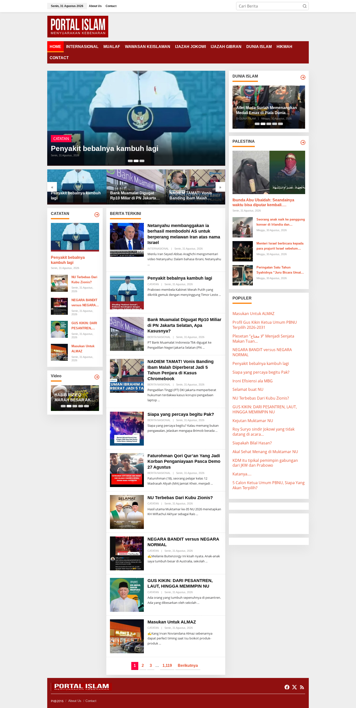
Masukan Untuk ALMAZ (82, 348)
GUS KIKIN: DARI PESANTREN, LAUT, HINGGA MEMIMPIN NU (84, 326)
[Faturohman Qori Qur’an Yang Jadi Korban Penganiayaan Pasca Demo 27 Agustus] (212, 483)
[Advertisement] (271, 523)
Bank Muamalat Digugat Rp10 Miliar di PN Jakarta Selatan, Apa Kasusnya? (133, 196)
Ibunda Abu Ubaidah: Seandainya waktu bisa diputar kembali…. (263, 202)
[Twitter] (294, 687)
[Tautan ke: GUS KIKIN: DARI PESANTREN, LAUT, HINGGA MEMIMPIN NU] (59, 328)
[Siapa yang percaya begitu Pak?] (216, 431)
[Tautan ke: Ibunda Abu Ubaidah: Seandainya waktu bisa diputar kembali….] (268, 172)
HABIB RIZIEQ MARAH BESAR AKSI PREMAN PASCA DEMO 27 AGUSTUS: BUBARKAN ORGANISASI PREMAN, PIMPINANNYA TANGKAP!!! (74, 398)
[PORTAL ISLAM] (77, 26)
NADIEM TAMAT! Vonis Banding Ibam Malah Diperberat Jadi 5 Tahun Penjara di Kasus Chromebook (191, 196)
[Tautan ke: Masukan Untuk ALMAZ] (59, 352)
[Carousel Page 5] (86, 406)
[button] (305, 6)
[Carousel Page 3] (141, 161)
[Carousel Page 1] (130, 161)
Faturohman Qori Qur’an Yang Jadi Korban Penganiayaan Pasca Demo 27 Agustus (183, 461)
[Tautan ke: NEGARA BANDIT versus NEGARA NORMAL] (59, 305)
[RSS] (302, 687)
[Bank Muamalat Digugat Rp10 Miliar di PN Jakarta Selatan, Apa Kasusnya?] (203, 348)
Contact (90, 701)
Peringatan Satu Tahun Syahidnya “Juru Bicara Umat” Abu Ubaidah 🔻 (279, 270)
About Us (74, 701)
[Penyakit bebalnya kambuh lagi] (220, 295)
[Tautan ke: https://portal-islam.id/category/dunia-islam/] (303, 77)
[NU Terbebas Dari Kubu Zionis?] (197, 514)
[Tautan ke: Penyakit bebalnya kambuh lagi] (136, 118)
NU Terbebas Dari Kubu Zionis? (84, 279)
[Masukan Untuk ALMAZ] (160, 643)
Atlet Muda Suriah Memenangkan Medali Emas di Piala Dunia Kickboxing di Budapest (266, 111)
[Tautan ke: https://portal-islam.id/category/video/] (97, 377)
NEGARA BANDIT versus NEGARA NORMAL (84, 303)
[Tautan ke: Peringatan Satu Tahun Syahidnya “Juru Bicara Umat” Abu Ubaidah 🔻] (242, 275)
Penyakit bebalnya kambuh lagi (104, 148)
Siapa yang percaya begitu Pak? (180, 414)
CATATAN (61, 138)
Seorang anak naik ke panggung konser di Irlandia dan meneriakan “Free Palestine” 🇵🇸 (280, 222)
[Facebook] (287, 687)
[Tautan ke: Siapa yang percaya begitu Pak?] (127, 428)
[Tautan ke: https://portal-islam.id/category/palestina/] (303, 142)
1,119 (167, 665)
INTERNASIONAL (158, 248)
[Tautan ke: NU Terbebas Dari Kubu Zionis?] (59, 282)
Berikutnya (188, 665)
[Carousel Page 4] (80, 406)
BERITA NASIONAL (158, 337)
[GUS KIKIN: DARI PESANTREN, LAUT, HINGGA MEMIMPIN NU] (198, 603)
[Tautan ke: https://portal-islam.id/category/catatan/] (97, 215)
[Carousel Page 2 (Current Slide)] (136, 161)
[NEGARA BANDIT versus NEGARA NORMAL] (206, 561)
